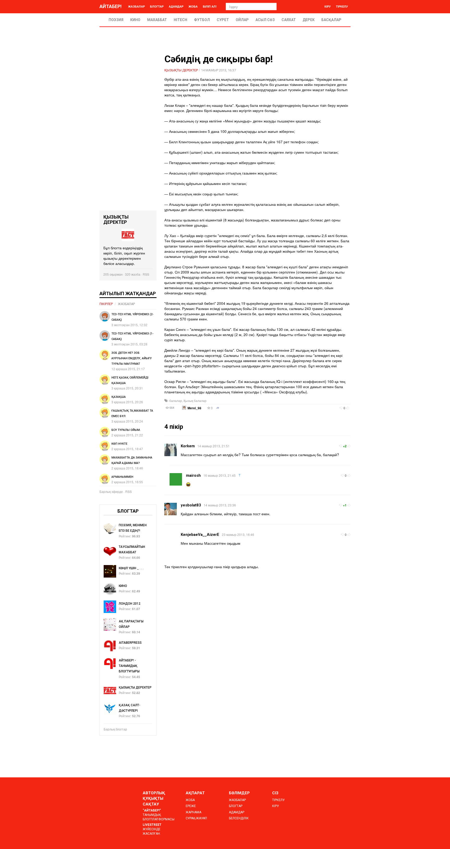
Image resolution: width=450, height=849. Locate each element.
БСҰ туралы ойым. (126, 430)
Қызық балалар (195, 400)
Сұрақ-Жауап (196, 818)
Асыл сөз (265, 20)
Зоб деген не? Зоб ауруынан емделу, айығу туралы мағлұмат (131, 358)
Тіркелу (342, 6)
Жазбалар (136, 6)
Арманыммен (122, 477)
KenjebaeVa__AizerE (200, 534)
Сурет (223, 20)
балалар (175, 400)
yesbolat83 (191, 505)
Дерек (309, 20)
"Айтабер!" (152, 810)
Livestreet (152, 825)
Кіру (327, 6)
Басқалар (331, 20)
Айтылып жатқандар (127, 293)
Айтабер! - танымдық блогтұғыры (129, 666)
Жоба (193, 6)
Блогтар (157, 6)
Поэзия (116, 20)
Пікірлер (106, 304)
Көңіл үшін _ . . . (131, 568)
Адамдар (176, 6)
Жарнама (193, 812)
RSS (146, 274)
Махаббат (157, 20)
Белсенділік (239, 818)
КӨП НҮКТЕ (119, 443)
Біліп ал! (210, 6)
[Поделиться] (217, 408)
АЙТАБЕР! (110, 6)
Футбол (202, 20)
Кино (135, 20)
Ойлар (242, 20)
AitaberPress (130, 643)
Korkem (188, 446)
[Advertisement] (128, 132)
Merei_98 (194, 408)
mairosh (193, 475)
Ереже (191, 806)
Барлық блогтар (115, 729)
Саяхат (289, 20)
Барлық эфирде (111, 491)
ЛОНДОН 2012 (129, 603)
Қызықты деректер (181, 70)
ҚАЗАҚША (118, 397)
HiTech (180, 20)
